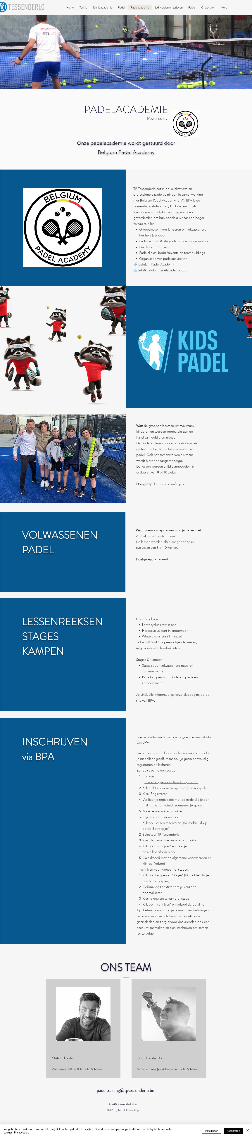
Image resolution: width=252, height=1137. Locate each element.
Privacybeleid (22, 1132)
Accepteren (233, 1131)
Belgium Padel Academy (156, 264)
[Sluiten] (247, 1130)
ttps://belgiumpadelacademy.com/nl (171, 782)
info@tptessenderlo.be (123, 1104)
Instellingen (211, 1131)
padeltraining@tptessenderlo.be (125, 1090)
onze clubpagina (187, 695)
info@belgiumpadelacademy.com (162, 270)
